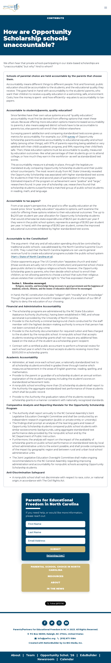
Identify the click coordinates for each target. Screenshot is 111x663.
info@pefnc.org (46, 638)
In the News (55, 588)
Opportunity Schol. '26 (57, 655)
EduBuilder (88, 655)
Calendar (67, 659)
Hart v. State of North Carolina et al (32, 256)
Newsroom (45, 659)
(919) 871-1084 (68, 638)
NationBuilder (51, 643)
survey (71, 136)
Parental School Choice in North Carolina (55, 568)
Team (30, 655)
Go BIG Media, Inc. (73, 643)
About (55, 582)
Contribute (55, 18)
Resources (55, 576)
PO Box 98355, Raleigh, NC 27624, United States (56, 634)
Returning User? (56, 555)
